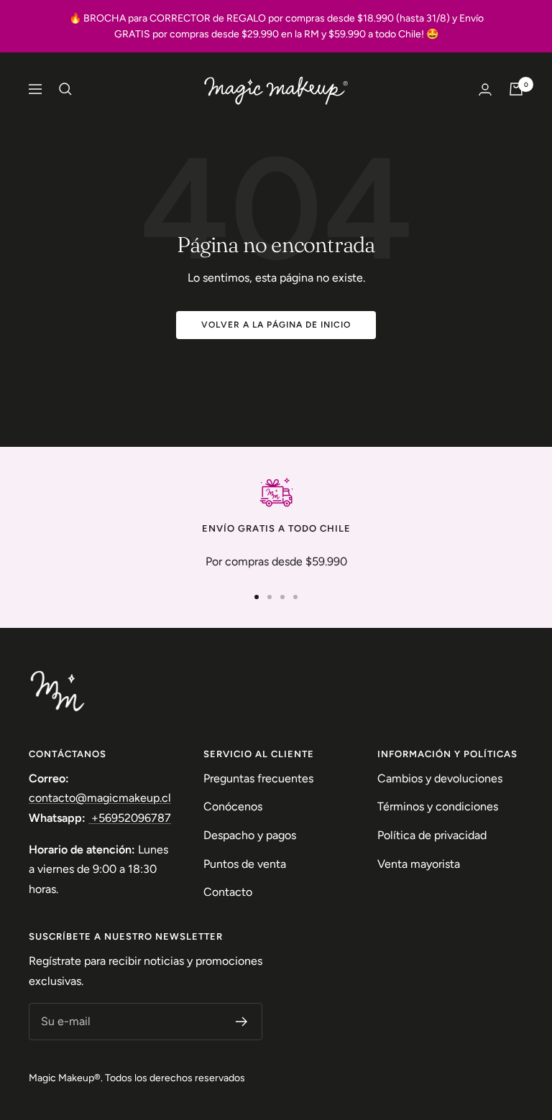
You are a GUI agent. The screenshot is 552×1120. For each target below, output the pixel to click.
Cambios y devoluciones (439, 778)
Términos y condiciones (437, 806)
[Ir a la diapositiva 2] (269, 597)
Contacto (227, 892)
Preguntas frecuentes (258, 778)
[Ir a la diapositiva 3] (282, 597)
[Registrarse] (242, 1022)
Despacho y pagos (249, 835)
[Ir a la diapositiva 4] (295, 597)
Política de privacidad (432, 835)
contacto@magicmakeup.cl (100, 798)
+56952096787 (129, 818)
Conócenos (232, 806)
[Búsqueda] (65, 89)
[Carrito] (516, 89)
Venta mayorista (418, 864)
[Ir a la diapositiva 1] (256, 597)
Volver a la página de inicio (276, 325)
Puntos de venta (244, 864)
